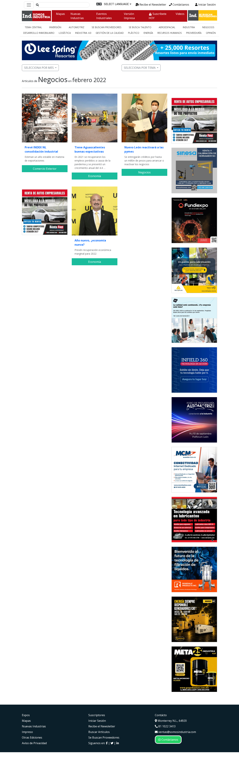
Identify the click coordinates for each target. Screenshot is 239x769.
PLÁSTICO (133, 32)
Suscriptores (96, 715)
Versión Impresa (129, 16)
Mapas (60, 14)
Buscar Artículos (99, 732)
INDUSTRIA (189, 27)
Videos (180, 14)
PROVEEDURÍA (194, 32)
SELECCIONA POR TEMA (140, 68)
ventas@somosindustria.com (177, 732)
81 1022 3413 (166, 726)
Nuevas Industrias (77, 16)
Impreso (27, 732)
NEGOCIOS (208, 27)
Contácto (161, 715)
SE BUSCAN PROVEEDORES (106, 27)
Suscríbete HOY (157, 16)
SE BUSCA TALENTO (140, 27)
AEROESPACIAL (167, 27)
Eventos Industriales (104, 16)
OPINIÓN (211, 32)
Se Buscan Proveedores (103, 737)
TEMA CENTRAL (33, 27)
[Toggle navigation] (29, 4)
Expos (26, 715)
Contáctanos (180, 4)
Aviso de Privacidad (34, 743)
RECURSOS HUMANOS (169, 32)
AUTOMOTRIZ (76, 27)
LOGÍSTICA (65, 32)
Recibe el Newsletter (152, 4)
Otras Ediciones (32, 737)
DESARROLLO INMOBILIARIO (38, 32)
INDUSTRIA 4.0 (83, 32)
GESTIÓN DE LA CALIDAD (110, 32)
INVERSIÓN (55, 27)
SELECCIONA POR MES (39, 68)
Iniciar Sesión (207, 4)
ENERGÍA (148, 32)
